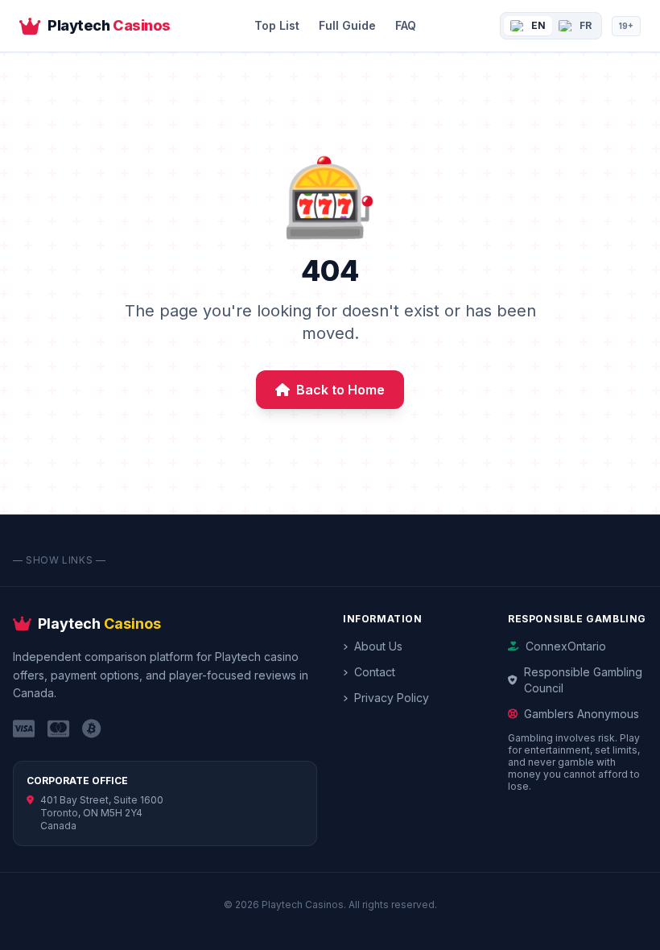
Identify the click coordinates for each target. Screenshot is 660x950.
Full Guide (347, 25)
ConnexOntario (566, 646)
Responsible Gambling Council (583, 680)
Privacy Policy (391, 697)
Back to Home (340, 390)
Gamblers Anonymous (581, 714)
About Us (378, 646)
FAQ (405, 25)
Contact (374, 672)
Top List (276, 25)
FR (586, 25)
